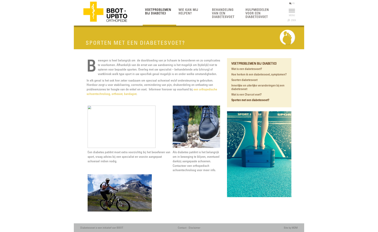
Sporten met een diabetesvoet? (250, 100)
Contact (182, 227)
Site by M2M (291, 227)
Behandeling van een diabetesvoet (223, 13)
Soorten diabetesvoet (244, 80)
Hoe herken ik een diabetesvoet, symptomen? (259, 74)
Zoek (293, 20)
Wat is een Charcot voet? (246, 94)
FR (293, 3)
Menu (292, 15)
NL (290, 3)
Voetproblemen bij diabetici (158, 11)
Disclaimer (194, 227)
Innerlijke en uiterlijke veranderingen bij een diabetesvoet (257, 87)
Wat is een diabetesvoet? (246, 69)
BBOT (120, 227)
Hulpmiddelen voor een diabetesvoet (257, 13)
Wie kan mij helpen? (188, 11)
